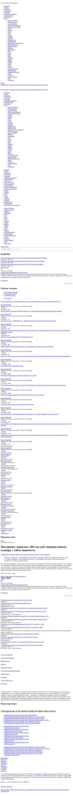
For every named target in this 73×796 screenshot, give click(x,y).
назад (2, 541)
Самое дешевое (12, 77)
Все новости (4, 85)
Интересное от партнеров (15, 43)
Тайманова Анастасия (7, 467)
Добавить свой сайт (68, 283)
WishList (10, 38)
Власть (6, 7)
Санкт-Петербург (13, 69)
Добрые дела (12, 40)
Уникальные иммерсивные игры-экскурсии (14, 272)
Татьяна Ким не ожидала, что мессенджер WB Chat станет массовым (22, 645)
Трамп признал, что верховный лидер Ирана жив (16, 603)
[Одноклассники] (6, 578)
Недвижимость (12, 22)
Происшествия (8, 16)
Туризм (10, 30)
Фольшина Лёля (6, 480)
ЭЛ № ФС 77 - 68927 (41, 774)
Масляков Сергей (6, 461)
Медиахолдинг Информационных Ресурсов (34, 85)
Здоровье (7, 12)
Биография (11, 49)
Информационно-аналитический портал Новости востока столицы (24, 747)
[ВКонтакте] (2, 578)
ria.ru (13, 573)
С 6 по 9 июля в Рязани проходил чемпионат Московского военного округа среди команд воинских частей (33, 385)
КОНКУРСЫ (12, 41)
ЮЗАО (10, 62)
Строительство (12, 24)
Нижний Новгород (13, 72)
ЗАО (9, 56)
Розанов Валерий (6, 304)
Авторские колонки (15, 85)
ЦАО (9, 51)
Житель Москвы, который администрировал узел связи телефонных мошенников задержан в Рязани (31, 311)
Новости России (13, 45)
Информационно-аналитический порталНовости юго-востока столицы (16, 736)
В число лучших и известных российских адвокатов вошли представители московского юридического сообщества (36, 356)
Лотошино (11, 80)
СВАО (10, 59)
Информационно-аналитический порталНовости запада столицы (16, 727)
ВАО (9, 65)
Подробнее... (4, 280)
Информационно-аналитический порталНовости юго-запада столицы (16, 730)
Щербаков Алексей (6, 332)
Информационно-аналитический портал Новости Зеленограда (23, 750)
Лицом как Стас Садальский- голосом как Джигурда (17, 337)
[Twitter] (4, 578)
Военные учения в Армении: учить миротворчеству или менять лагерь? (22, 395)
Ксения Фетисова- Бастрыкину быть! (12, 366)
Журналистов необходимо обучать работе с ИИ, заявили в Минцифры (22, 264)
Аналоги (10, 75)
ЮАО (9, 54)
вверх (2, 580)
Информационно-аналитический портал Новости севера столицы (24, 718)
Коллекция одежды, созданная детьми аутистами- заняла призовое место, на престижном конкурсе (31, 301)
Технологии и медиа (14, 27)
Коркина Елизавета (6, 486)
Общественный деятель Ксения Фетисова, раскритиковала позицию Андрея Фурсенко (27, 346)
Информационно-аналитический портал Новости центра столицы (24, 716)
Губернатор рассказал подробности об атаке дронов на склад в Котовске (23, 261)
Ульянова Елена (5, 473)
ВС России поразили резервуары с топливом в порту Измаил (19, 637)
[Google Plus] (10, 578)
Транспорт (7, 17)
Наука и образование (14, 25)
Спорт (10, 35)
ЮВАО (10, 61)
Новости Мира (12, 46)
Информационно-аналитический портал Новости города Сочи (23, 753)
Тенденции (7, 11)
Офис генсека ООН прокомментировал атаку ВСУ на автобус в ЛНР (22, 627)
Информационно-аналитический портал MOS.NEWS (20, 715)
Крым (9, 73)
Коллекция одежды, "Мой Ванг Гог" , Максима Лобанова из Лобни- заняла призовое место (28, 321)
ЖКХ (9, 32)
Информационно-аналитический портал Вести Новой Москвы (23, 752)
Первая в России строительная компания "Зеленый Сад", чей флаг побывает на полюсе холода (29, 414)
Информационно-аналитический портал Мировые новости (22, 721)
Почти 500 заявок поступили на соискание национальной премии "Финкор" (24, 258)
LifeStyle (10, 36)
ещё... (6, 19)
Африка (10, 48)
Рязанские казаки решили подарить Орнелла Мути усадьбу (18, 375)
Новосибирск (12, 70)
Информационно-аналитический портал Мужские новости (22, 723)
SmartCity (7, 6)
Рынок (10, 28)
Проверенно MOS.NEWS (12, 755)
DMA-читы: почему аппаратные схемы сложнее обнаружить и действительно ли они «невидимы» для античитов (35, 330)
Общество (7, 9)
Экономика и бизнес (10, 14)
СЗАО (10, 64)
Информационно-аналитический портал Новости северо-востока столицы (27, 748)
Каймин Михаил (6, 454)
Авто (9, 33)
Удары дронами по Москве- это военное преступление (17, 404)
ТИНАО (10, 57)
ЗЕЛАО (10, 67)
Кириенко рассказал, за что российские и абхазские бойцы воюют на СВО (23, 611)
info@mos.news (9, 779)
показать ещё (5, 267)
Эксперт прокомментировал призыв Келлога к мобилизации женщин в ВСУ (24, 619)
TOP (9, 78)
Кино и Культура (13, 20)
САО (9, 53)
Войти (3, 83)
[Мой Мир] (8, 578)
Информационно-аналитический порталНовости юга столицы (16, 733)
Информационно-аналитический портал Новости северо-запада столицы (26, 720)
